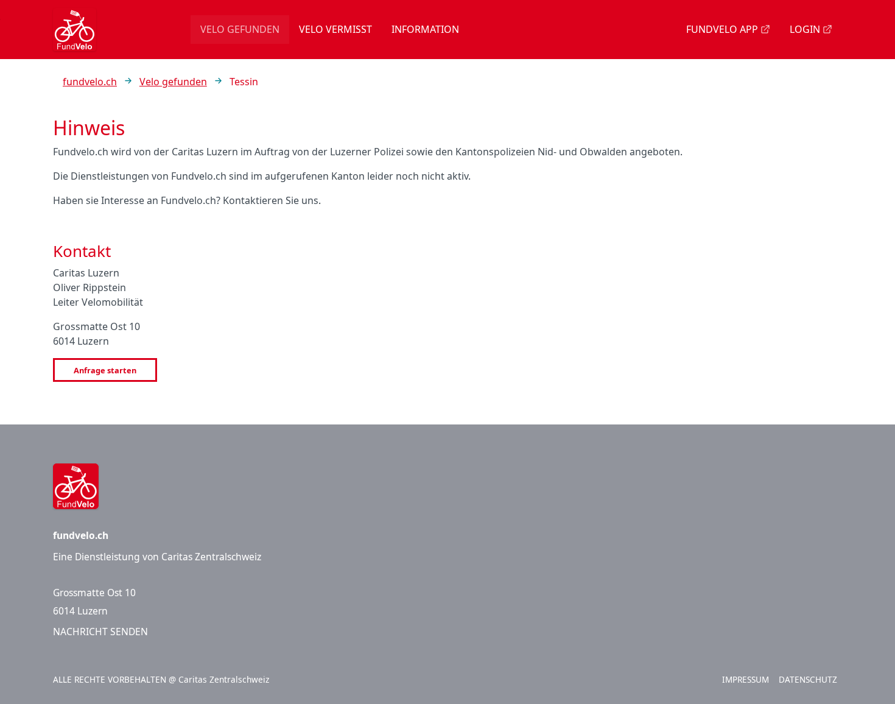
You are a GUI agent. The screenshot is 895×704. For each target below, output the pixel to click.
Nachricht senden (100, 631)
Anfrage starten (105, 370)
